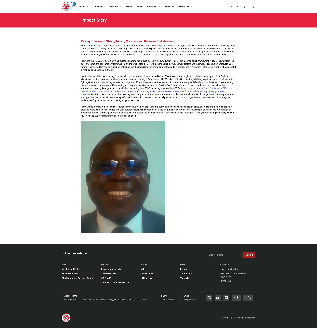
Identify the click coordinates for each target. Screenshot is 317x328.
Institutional (147, 273)
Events (129, 6)
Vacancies (169, 6)
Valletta (145, 269)
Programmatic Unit (111, 269)
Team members (70, 273)
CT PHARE (106, 278)
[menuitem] (230, 6)
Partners (114, 6)
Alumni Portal (153, 6)
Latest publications (229, 269)
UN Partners (147, 278)
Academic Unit (108, 273)
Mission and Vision (71, 269)
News (139, 6)
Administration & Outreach (115, 282)
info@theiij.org (189, 300)
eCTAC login (226, 281)
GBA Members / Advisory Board (77, 278)
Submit (249, 255)
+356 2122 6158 (167, 300)
